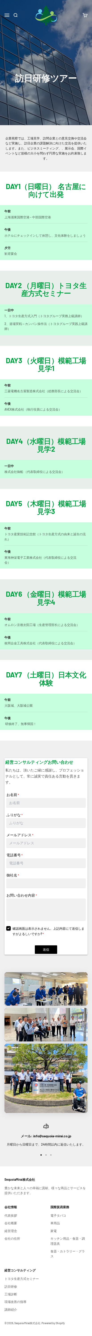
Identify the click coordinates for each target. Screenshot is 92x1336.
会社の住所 (12, 1238)
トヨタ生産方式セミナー (21, 1279)
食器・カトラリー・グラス (67, 1253)
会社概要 (10, 1223)
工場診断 (10, 1294)
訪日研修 (10, 1286)
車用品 (55, 1223)
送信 (46, 949)
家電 (53, 1231)
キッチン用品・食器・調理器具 (67, 1241)
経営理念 (10, 1231)
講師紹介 (10, 1309)
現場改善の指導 (15, 1302)
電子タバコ (58, 1215)
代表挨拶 (10, 1215)
